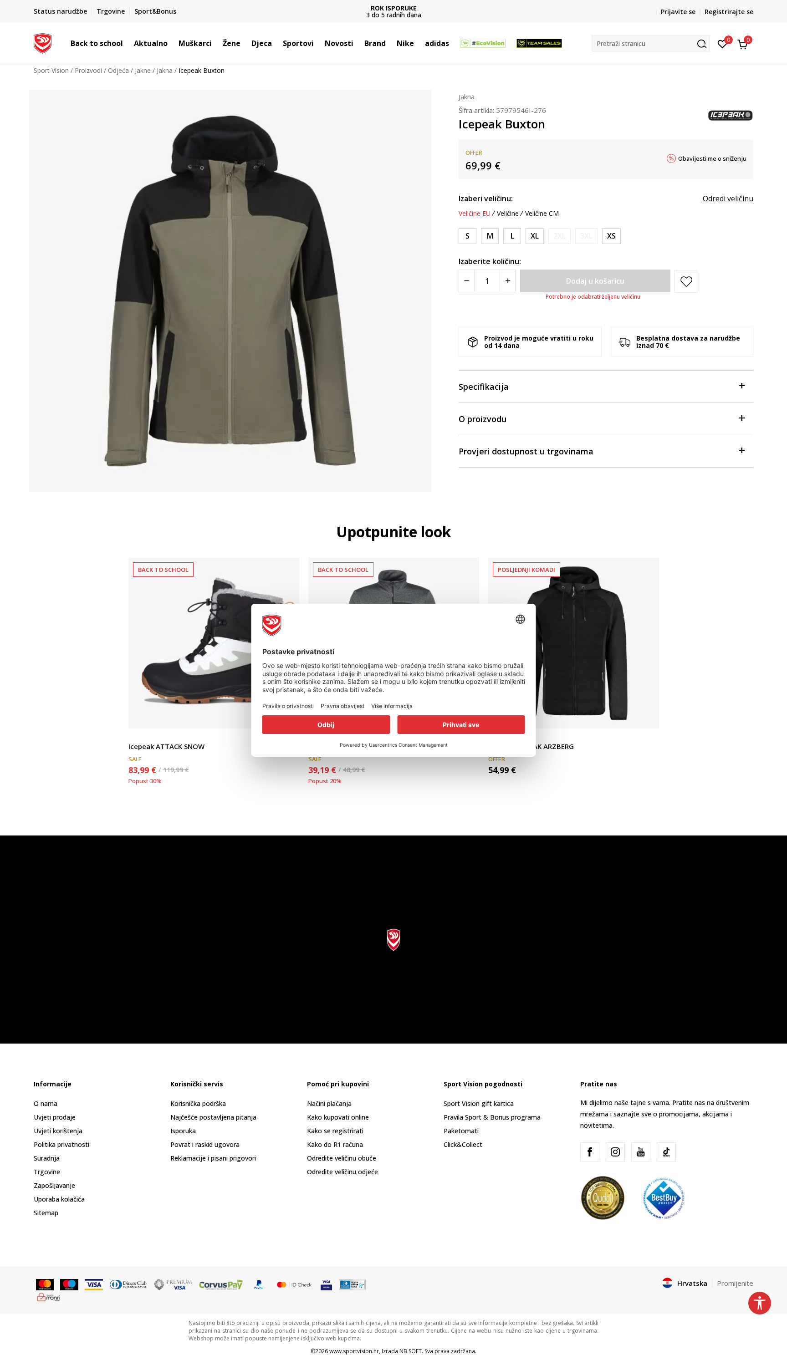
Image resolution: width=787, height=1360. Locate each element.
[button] (127, 43)
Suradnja (47, 1158)
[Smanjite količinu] (467, 281)
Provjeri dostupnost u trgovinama (526, 451)
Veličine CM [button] (542, 213)
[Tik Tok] (666, 1152)
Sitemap (46, 1212)
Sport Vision (51, 70)
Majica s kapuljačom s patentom (536, 736)
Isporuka (183, 1130)
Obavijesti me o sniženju (712, 158)
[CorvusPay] (221, 1284)
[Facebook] (590, 1152)
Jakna (165, 70)
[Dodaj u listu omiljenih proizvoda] (646, 716)
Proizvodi (88, 70)
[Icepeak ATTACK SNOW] (213, 643)
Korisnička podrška (198, 1103)
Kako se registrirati (335, 1130)
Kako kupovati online (338, 1117)
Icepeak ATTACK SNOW (166, 746)
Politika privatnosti (61, 1144)
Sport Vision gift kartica (479, 1103)
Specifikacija (484, 386)
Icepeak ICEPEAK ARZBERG (531, 746)
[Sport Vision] (42, 42)
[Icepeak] (730, 115)
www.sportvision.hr (354, 1351)
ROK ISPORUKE (394, 8)
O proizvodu (482, 418)
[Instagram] (615, 1152)
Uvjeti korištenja (58, 1130)
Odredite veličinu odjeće (342, 1171)
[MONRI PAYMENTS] (48, 1296)
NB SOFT (410, 1351)
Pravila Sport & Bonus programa (492, 1117)
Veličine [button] (508, 213)
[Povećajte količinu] (508, 281)
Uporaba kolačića (59, 1199)
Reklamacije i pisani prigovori (213, 1158)
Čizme (137, 736)
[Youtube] (641, 1152)
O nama (45, 1103)
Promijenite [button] (735, 1283)
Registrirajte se (729, 11)
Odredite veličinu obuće (341, 1158)
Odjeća (118, 70)
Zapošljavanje (54, 1185)
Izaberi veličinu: (486, 198)
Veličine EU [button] (475, 213)
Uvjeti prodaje (55, 1117)
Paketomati (461, 1130)
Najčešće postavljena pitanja (213, 1117)
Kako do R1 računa (335, 1144)
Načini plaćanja (329, 1103)
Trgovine (47, 1171)
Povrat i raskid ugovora (205, 1144)
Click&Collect (463, 1144)
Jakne (143, 70)
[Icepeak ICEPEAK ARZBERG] (573, 643)
